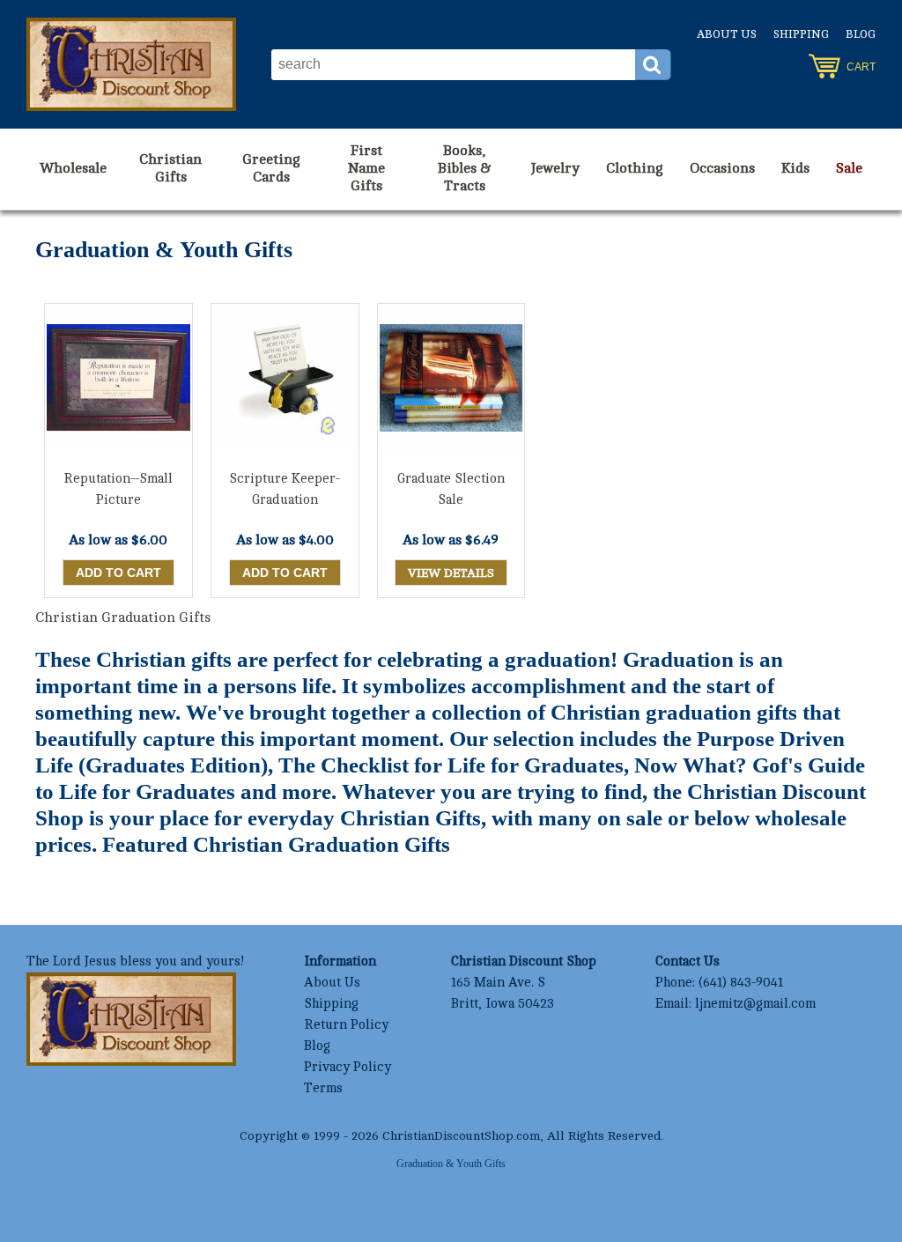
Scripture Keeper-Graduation (284, 489)
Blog (861, 34)
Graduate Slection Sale (451, 489)
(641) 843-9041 (741, 982)
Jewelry (555, 168)
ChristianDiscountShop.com (461, 1135)
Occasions (722, 168)
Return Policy (346, 1024)
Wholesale (73, 168)
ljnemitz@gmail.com (755, 1003)
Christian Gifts (170, 168)
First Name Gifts (366, 168)
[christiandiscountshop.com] (131, 64)
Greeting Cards (271, 168)
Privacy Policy (347, 1067)
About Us (727, 34)
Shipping (801, 34)
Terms (323, 1088)
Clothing (634, 168)
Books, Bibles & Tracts (465, 168)
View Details (451, 573)
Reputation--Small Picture (118, 489)
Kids (795, 168)
